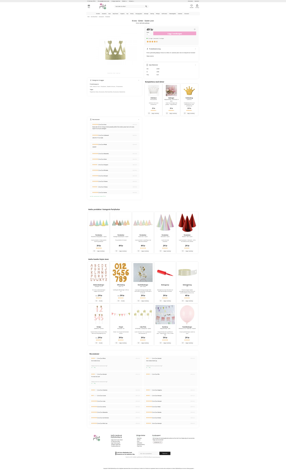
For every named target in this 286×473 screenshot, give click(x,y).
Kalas (109, 13)
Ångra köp (139, 446)
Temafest (98, 13)
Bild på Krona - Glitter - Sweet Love (113, 73)
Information (190, 1)
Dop (127, 13)
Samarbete (139, 443)
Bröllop (131, 13)
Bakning (152, 13)
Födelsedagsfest (172, 13)
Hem (88, 16)
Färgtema (122, 13)
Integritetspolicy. (156, 457)
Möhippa (158, 13)
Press (138, 441)
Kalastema (104, 13)
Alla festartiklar (139, 13)
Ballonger (146, 13)
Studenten (180, 13)
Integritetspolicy (141, 444)
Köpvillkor (139, 438)
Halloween (186, 13)
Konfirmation (164, 13)
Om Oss (138, 439)
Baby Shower (115, 13)
